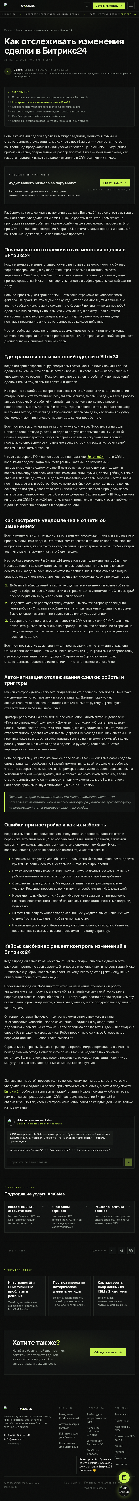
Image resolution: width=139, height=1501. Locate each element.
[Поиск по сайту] (87, 6)
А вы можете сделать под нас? (93, 1150)
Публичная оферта (94, 1487)
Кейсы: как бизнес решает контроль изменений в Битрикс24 (48, 120)
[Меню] (131, 5)
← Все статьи (15, 1250)
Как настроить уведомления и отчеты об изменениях (44, 106)
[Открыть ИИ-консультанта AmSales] (124, 1491)
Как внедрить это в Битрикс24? (26, 1150)
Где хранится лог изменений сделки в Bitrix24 (39, 102)
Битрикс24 (95, 457)
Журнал (8, 30)
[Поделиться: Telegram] (121, 1250)
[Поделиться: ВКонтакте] (112, 1250)
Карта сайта (72, 1482)
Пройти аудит (112, 182)
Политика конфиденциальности (104, 1482)
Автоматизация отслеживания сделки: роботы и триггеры (47, 111)
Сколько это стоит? (60, 1150)
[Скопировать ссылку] (131, 1250)
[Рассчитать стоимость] (124, 1477)
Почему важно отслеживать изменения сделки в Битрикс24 (48, 97)
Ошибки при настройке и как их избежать (36, 116)
